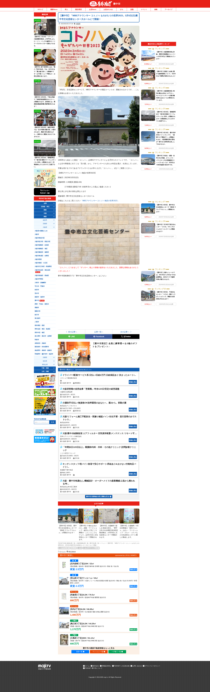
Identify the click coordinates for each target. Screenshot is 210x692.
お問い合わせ (137, 666)
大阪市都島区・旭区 (41, 248)
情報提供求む (106, 666)
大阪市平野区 (39, 279)
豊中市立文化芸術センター (91, 548)
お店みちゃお (108, 9)
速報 (155, 9)
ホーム (87, 666)
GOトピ (40, 9)
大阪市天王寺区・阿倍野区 (43, 266)
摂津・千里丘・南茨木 (42, 304)
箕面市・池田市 (40, 297)
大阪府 (78, 24)
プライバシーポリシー (152, 666)
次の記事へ (124, 332)
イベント (144, 9)
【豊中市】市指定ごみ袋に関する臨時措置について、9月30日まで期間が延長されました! (166, 74)
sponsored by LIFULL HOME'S (125, 555)
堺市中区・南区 (40, 332)
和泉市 (37, 339)
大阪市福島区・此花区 (42, 245)
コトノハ (73, 548)
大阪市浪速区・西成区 (42, 275)
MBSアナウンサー (64, 548)
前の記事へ (72, 332)
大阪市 (37, 234)
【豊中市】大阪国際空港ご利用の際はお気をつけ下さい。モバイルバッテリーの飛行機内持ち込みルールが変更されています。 (165, 95)
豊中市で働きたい (67, 369)
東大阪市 (37, 318)
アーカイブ (168, 9)
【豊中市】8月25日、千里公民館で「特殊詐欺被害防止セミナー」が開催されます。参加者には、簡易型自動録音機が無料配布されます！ (44, 101)
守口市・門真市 (40, 286)
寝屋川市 (37, 311)
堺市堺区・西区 (40, 325)
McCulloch (72, 551)
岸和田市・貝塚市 (40, 343)
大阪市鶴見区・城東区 (42, 252)
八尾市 (37, 322)
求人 (66, 9)
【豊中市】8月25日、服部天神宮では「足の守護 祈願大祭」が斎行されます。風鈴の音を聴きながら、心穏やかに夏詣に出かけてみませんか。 (45, 132)
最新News (54, 9)
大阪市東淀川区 (40, 238)
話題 (132, 9)
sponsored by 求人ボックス (83, 369)
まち (121, 9)
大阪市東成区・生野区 (42, 256)
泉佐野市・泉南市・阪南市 (43, 350)
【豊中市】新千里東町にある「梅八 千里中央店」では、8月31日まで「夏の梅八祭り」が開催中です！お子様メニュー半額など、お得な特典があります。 (44, 71)
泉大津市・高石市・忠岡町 (43, 336)
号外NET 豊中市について (93, 668)
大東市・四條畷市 (40, 282)
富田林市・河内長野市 (42, 347)
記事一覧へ (98, 332)
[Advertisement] (158, 27)
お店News (92, 9)
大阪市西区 (38, 259)
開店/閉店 (78, 9)
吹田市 (37, 290)
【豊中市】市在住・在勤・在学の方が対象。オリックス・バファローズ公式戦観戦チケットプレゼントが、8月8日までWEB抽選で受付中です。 (165, 160)
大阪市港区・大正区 (41, 263)
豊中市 (116, 3)
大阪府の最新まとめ (41, 231)
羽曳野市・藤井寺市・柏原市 (44, 354)
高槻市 (37, 307)
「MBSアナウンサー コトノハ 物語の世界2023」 (100, 201)
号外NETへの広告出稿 (122, 666)
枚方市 (37, 315)
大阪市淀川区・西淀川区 (42, 241)
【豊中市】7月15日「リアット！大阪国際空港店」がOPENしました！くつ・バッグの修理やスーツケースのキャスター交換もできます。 (44, 41)
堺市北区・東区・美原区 (42, 329)
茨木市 (37, 293)
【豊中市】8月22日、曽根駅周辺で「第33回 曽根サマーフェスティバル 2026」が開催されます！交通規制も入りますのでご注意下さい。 (166, 116)
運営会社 (96, 666)
